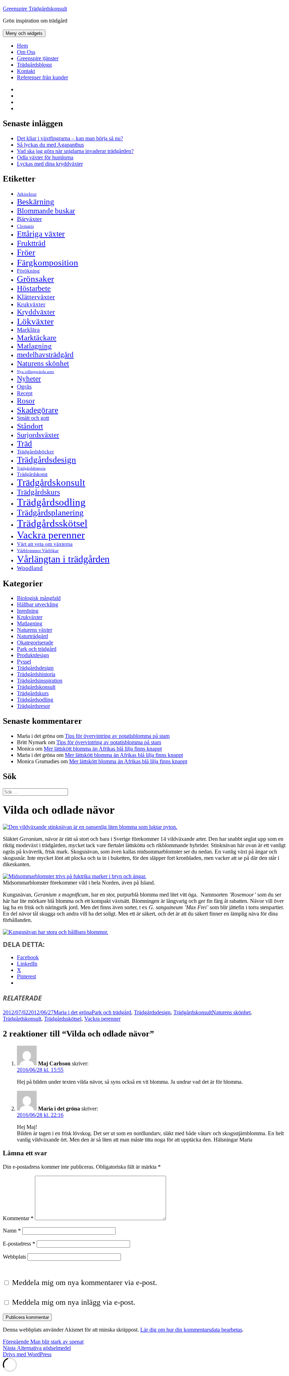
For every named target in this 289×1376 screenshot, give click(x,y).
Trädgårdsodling (51, 502)
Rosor (26, 401)
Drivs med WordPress (27, 1354)
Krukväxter (31, 304)
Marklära (28, 329)
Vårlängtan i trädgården (63, 559)
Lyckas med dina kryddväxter (50, 164)
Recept (24, 393)
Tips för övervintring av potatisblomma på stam (117, 736)
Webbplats (14, 1257)
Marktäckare (36, 338)
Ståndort (30, 426)
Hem (22, 46)
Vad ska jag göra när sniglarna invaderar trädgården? (75, 151)
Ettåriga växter (41, 233)
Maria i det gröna (73, 1012)
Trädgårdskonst (32, 474)
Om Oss (26, 52)
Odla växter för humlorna (45, 157)
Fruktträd (31, 243)
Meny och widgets (24, 33)
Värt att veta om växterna (45, 544)
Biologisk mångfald (39, 598)
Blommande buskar (46, 211)
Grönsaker (35, 278)
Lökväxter (35, 321)
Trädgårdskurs (38, 492)
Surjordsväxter (38, 435)
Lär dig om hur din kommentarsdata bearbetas (191, 1330)
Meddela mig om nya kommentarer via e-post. (84, 1282)
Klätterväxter (36, 297)
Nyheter (29, 378)
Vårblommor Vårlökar (38, 550)
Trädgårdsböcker (35, 451)
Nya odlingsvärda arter (35, 371)
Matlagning (34, 346)
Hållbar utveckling (37, 604)
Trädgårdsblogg (34, 65)
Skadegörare (37, 410)
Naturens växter (34, 630)
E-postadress (19, 1244)
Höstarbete (34, 288)
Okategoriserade (35, 643)
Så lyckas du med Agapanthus (50, 145)
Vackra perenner (51, 534)
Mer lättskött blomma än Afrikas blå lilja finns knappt (103, 749)
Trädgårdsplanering (50, 512)
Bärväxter (29, 218)
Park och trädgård (36, 649)
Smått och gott (33, 418)
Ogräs (24, 386)
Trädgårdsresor (33, 706)
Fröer (26, 252)
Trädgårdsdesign (46, 459)
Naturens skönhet (43, 363)
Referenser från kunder (42, 77)
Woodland (30, 568)
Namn (12, 1231)
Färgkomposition (47, 262)
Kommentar (18, 1218)
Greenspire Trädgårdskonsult (35, 9)
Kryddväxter (36, 312)
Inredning (27, 611)
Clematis (25, 226)
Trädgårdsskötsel (52, 523)
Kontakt (26, 71)
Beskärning (35, 201)
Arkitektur (27, 194)
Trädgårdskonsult (51, 482)
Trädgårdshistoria (31, 468)
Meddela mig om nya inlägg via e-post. (73, 1302)
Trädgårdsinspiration (39, 681)
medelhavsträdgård (45, 354)
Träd (24, 443)
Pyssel (24, 662)
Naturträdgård (32, 636)
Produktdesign (33, 655)
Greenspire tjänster (38, 58)
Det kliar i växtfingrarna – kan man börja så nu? (70, 138)
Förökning (28, 271)
